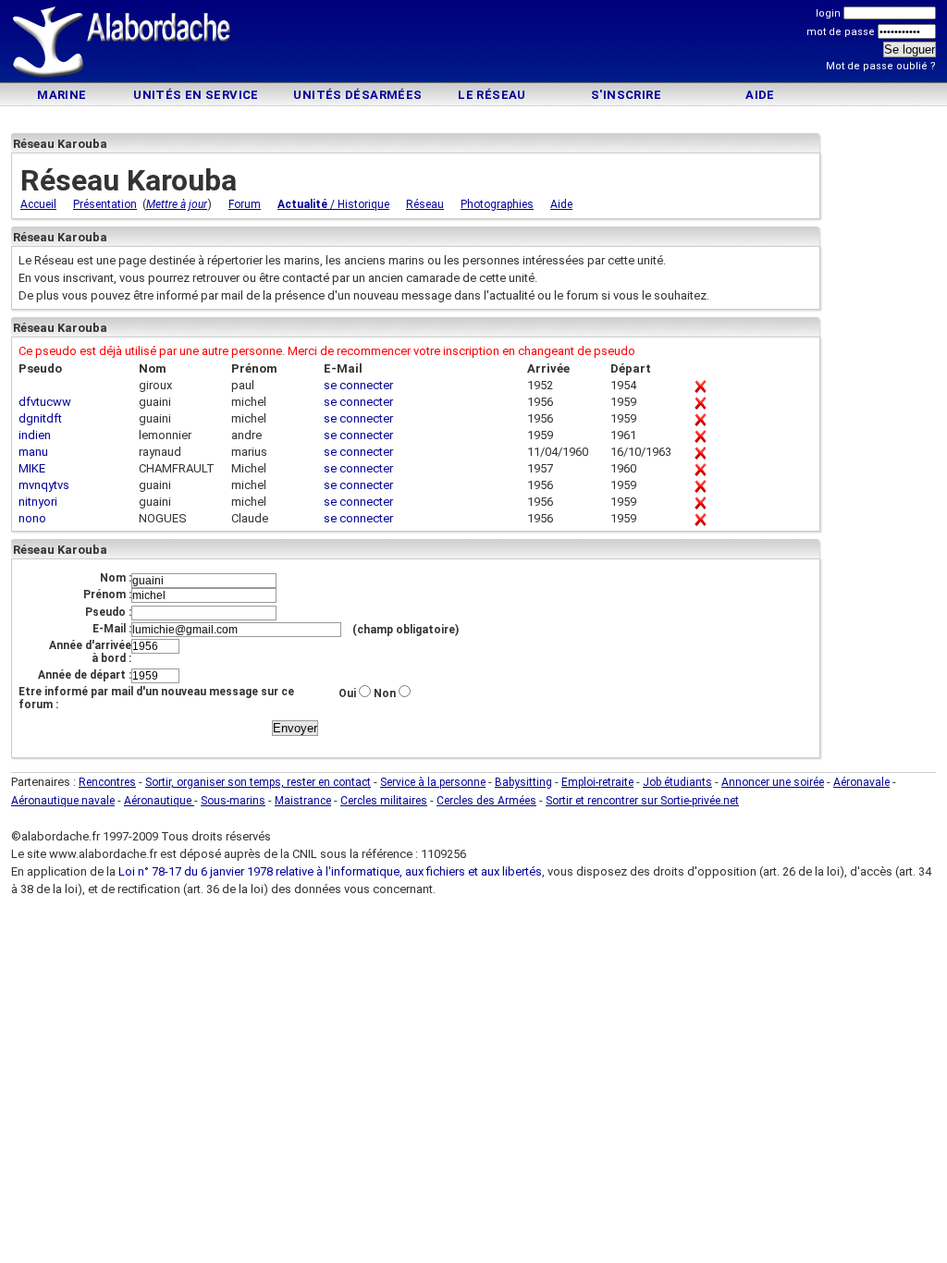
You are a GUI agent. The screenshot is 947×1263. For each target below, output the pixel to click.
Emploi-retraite (597, 782)
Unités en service (196, 95)
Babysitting (523, 782)
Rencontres (107, 782)
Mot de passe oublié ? (881, 66)
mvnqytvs (43, 485)
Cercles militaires (383, 800)
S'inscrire (626, 95)
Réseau (425, 204)
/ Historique (333, 204)
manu (33, 452)
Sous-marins (233, 800)
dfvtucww (44, 402)
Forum (244, 204)
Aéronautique (159, 800)
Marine (61, 95)
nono (32, 518)
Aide (760, 95)
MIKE (31, 468)
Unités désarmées (357, 95)
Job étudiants (677, 782)
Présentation (105, 204)
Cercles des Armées (486, 800)
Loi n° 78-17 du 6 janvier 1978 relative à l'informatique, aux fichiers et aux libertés (329, 871)
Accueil (38, 204)
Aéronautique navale (63, 800)
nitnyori (37, 502)
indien (34, 435)
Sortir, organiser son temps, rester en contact (258, 782)
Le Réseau (492, 95)
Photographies (497, 204)
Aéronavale (861, 782)
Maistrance (303, 800)
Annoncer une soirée (772, 782)
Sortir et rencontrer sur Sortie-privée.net (642, 800)
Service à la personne (433, 782)
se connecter (358, 385)
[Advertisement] (473, 44)
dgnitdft (40, 418)
